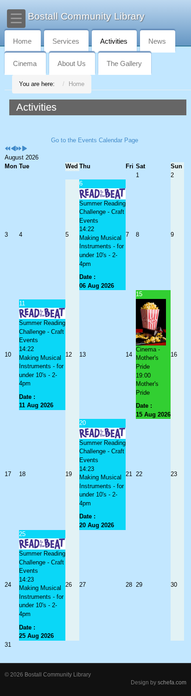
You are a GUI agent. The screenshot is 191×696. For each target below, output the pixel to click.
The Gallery (124, 63)
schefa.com (172, 682)
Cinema (25, 63)
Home (22, 41)
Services (65, 41)
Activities (113, 41)
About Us (71, 63)
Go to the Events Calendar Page (94, 140)
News (157, 41)
